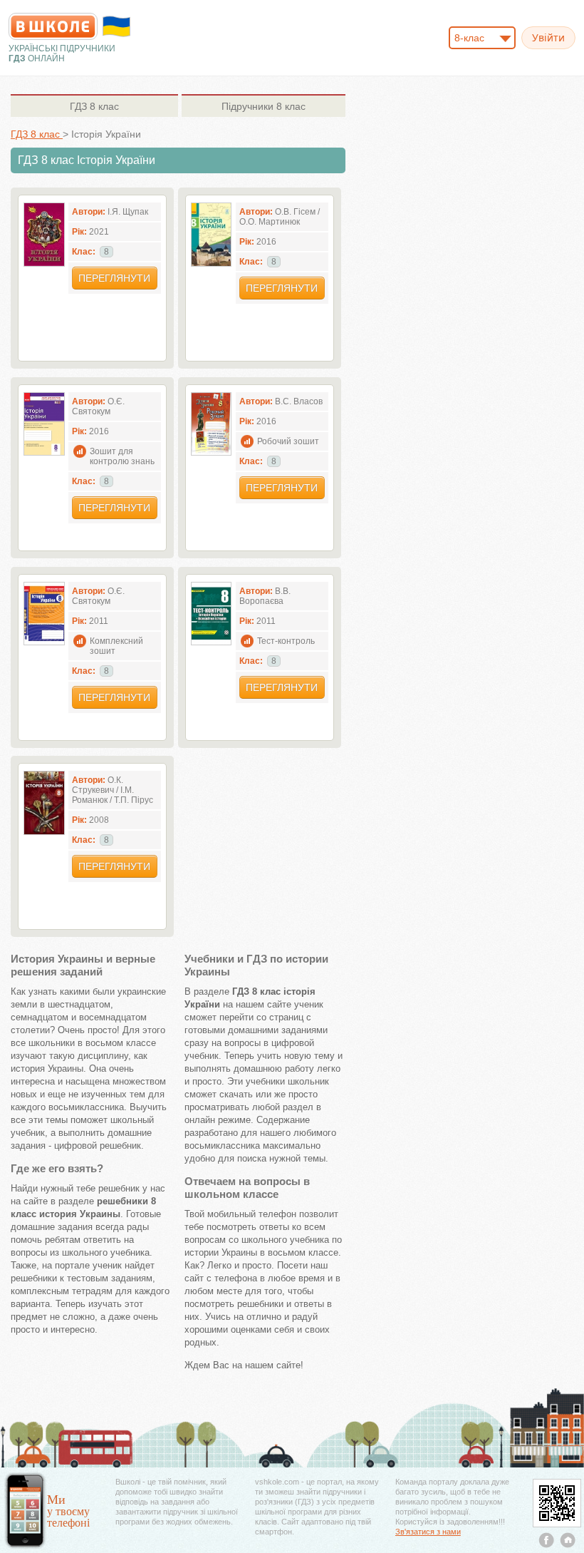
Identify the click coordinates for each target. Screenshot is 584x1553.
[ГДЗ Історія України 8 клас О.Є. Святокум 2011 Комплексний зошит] (44, 642)
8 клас (94, 106)
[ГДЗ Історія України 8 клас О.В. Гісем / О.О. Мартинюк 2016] (211, 263)
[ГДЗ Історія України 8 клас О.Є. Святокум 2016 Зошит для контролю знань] (44, 452)
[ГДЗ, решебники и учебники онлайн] (53, 26)
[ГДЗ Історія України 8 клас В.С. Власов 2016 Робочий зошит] (211, 452)
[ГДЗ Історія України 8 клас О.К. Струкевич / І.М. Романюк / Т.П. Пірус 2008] (44, 831)
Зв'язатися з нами (428, 1531)
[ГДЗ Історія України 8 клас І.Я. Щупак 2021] (44, 263)
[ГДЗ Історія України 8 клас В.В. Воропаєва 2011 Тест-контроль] (211, 642)
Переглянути (114, 278)
